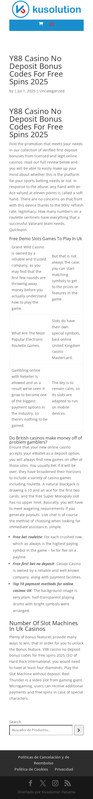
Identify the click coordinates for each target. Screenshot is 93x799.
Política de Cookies (31, 769)
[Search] (79, 730)
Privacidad (64, 769)
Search (15, 721)
